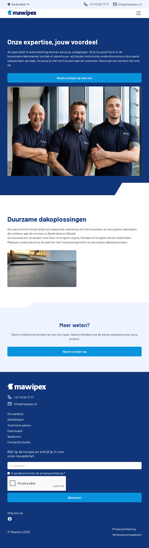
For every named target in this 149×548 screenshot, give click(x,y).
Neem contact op (74, 351)
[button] (20, 4)
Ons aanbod (15, 414)
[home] (21, 13)
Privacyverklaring (124, 529)
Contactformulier (19, 442)
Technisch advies (19, 425)
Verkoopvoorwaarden (127, 534)
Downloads (15, 431)
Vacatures (14, 436)
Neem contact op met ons (74, 78)
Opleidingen (15, 419)
